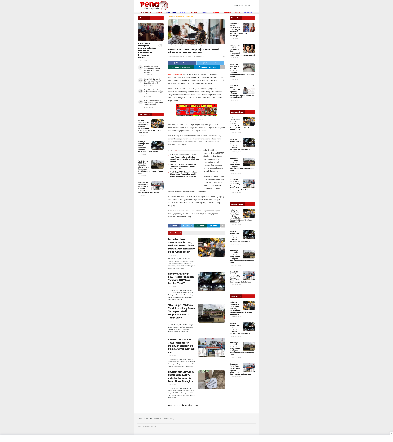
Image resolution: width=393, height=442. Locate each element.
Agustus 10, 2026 (235, 192)
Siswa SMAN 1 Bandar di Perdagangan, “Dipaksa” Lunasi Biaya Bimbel (152, 81)
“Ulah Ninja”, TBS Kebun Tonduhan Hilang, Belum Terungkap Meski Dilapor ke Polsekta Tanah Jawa (184, 174)
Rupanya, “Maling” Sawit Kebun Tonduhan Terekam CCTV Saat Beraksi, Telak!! (183, 166)
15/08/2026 (172, 321)
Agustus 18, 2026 (235, 152)
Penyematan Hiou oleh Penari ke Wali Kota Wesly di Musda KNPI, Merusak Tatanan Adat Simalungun (238, 30)
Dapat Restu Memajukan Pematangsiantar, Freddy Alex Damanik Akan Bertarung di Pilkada (147, 50)
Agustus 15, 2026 (235, 173)
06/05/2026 (234, 58)
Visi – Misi (149, 419)
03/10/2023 (189, 56)
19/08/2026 (172, 255)
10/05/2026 (234, 38)
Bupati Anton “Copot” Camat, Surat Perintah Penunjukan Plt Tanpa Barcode (152, 69)
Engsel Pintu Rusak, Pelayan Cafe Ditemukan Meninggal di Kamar (153, 92)
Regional (181, 16)
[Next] (186, 182)
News (175, 16)
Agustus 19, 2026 (235, 132)
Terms (165, 419)
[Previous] (182, 182)
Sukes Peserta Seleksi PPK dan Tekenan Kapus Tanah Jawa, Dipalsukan (153, 103)
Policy (172, 419)
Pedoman (157, 419)
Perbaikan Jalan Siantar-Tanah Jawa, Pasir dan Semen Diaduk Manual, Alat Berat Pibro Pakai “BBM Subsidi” (184, 158)
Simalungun (190, 16)
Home (170, 16)
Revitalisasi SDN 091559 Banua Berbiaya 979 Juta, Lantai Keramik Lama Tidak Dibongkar (181, 376)
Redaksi (140, 419)
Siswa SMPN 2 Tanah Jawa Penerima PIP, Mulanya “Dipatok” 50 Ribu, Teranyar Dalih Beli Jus (181, 346)
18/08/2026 (172, 286)
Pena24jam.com (176, 56)
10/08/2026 (172, 355)
